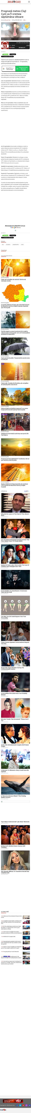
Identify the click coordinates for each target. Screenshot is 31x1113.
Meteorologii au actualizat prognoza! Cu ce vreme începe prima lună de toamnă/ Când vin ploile (14, 409)
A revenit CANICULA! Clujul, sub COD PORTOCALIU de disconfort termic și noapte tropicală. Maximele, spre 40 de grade (15, 306)
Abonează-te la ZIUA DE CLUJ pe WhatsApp (23, 69)
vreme (22, 244)
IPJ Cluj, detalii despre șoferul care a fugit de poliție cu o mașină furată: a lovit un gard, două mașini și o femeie (11, 927)
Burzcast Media (21, 1108)
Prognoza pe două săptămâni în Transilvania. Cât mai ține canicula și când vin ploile (15, 459)
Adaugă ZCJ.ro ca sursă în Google (9, 68)
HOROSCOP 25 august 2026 (8, 936)
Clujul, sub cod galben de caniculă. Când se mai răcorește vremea (13, 280)
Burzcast (14, 1108)
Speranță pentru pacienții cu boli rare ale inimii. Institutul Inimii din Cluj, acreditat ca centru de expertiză (11, 942)
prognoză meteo (16, 244)
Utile (24, 20)
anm (3, 244)
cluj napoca (8, 244)
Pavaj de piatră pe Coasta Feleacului (10, 951)
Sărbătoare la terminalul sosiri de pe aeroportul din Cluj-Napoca (14, 434)
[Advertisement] (15, 128)
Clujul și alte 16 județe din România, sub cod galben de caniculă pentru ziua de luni (14, 383)
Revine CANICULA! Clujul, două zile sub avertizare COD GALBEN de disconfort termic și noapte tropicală (14, 485)
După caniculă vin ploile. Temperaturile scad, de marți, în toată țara (15, 358)
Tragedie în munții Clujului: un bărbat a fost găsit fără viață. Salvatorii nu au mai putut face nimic (11, 922)
